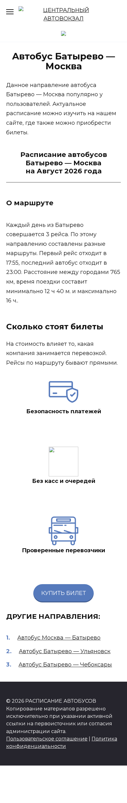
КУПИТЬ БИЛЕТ (63, 593)
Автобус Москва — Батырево (58, 637)
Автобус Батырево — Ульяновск (64, 651)
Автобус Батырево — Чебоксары (65, 664)
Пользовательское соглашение (47, 739)
